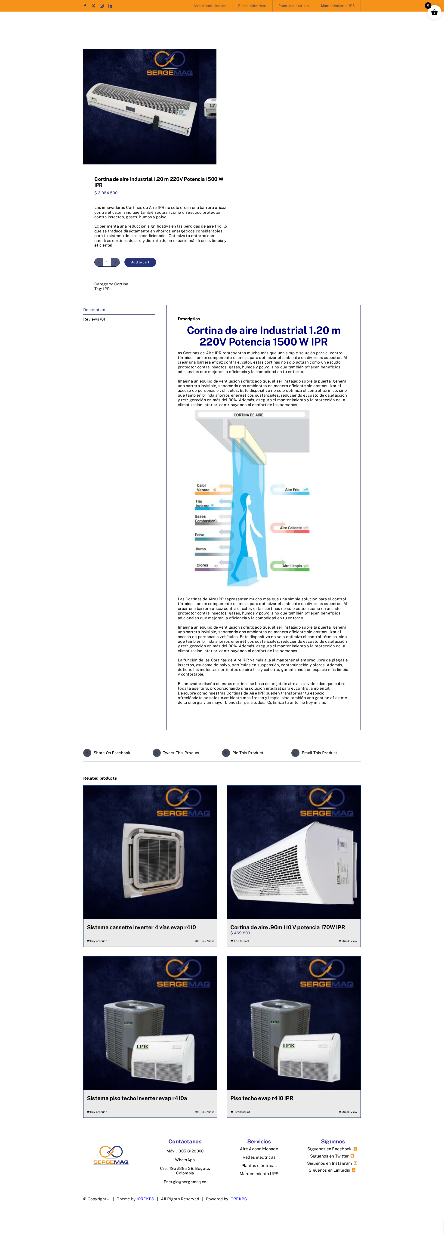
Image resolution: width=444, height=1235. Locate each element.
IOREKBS (238, 1199)
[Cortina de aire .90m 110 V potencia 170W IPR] (294, 852)
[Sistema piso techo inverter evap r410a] (150, 1023)
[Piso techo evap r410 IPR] (294, 1023)
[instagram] (102, 6)
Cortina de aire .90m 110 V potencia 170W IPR (287, 927)
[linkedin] (110, 6)
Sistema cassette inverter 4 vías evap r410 (141, 927)
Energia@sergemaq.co (185, 1181)
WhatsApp (185, 1160)
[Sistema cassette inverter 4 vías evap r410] (150, 852)
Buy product (98, 941)
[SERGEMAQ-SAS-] (111, 1147)
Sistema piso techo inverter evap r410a (137, 1098)
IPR (106, 289)
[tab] (119, 310)
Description (94, 309)
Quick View (206, 941)
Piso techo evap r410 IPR (261, 1098)
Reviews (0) (94, 319)
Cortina (121, 284)
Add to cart (140, 262)
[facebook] (85, 6)
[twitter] (93, 6)
